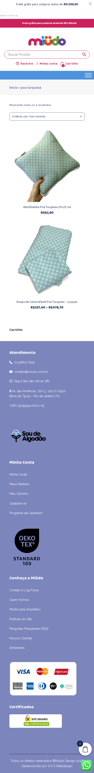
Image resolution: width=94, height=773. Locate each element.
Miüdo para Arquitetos (25, 609)
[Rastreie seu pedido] (17, 63)
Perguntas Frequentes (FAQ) (29, 628)
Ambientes (16, 648)
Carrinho (71, 63)
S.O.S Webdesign (60, 766)
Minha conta (48, 63)
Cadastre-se (17, 503)
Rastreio (27, 63)
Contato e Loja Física (24, 590)
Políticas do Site (20, 619)
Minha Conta (18, 474)
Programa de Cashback (25, 513)
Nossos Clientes (20, 638)
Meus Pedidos (19, 484)
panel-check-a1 (9, 15)
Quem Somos (19, 599)
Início (13, 87)
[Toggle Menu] (88, 75)
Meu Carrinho (18, 493)
